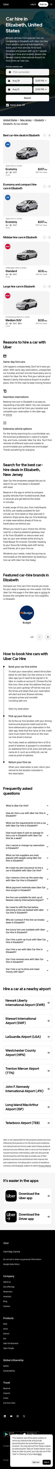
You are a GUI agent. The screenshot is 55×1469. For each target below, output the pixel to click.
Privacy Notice (44, 1166)
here (40, 1454)
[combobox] (30, 72)
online (9, 414)
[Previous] (39, 637)
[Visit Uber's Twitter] (24, 1416)
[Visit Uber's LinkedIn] (5, 1416)
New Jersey (26, 120)
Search (27, 98)
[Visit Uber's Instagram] (17, 1416)
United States (10, 120)
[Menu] (51, 4)
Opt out (36, 1462)
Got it (46, 1462)
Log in (33, 4)
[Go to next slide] (49, 135)
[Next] (47, 637)
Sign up (43, 4)
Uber (6, 4)
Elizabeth (39, 120)
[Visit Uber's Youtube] (11, 1416)
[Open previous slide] (44, 135)
